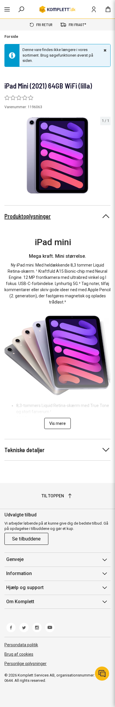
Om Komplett (20, 601)
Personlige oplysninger (25, 663)
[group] (57, 155)
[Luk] (104, 50)
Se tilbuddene (26, 539)
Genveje (15, 559)
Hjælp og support (25, 587)
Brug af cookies (18, 654)
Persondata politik (21, 644)
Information (19, 573)
